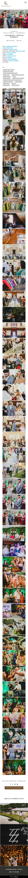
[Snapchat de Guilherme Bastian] (18, 872)
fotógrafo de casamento (8, 81)
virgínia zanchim (18, 81)
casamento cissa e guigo (8, 71)
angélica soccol (6, 83)
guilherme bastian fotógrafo (18, 78)
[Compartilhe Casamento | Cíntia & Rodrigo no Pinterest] (17, 784)
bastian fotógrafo (6, 78)
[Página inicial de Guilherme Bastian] (6, 4)
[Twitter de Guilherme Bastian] (10, 872)
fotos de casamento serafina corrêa (10, 73)
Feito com (14, 876)
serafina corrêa (6, 74)
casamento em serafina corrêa (18, 74)
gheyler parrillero (15, 85)
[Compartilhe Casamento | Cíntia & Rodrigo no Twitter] (14, 784)
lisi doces (14, 83)
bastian (14, 76)
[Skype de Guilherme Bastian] (15, 872)
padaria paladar (6, 85)
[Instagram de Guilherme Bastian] (13, 872)
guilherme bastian (6, 76)
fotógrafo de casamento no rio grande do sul (12, 80)
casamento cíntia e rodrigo (8, 69)
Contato (19, 869)
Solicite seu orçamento (14, 787)
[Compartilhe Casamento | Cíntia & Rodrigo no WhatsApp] (12, 784)
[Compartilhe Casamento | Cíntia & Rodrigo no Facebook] (10, 784)
